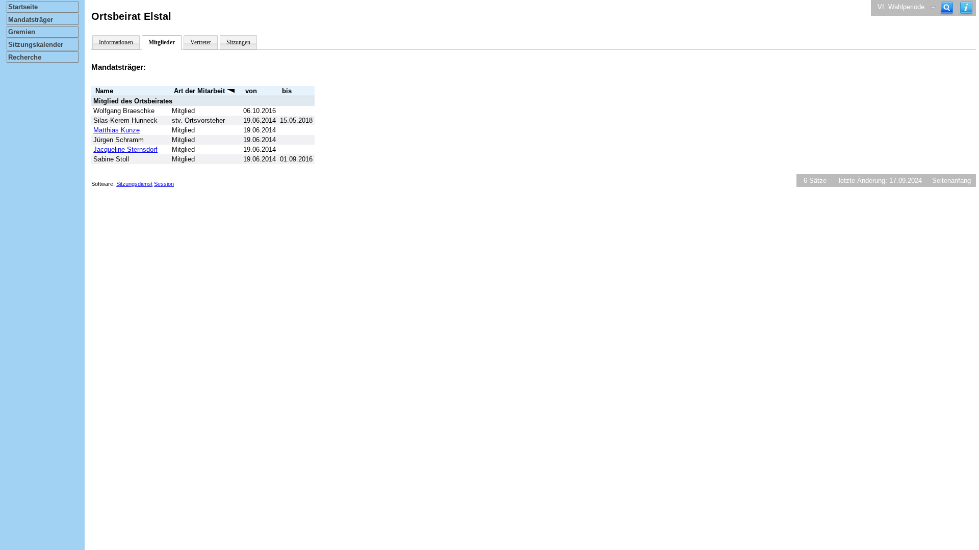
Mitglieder (161, 42)
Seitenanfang (951, 180)
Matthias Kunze (116, 130)
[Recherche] (947, 8)
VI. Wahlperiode (901, 7)
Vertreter (200, 42)
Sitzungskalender (35, 44)
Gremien (21, 32)
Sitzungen (238, 42)
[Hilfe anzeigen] (966, 8)
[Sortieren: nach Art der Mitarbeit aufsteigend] (231, 91)
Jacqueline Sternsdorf (125, 149)
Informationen (116, 42)
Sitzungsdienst (134, 184)
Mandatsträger (30, 19)
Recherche (24, 57)
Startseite (23, 7)
